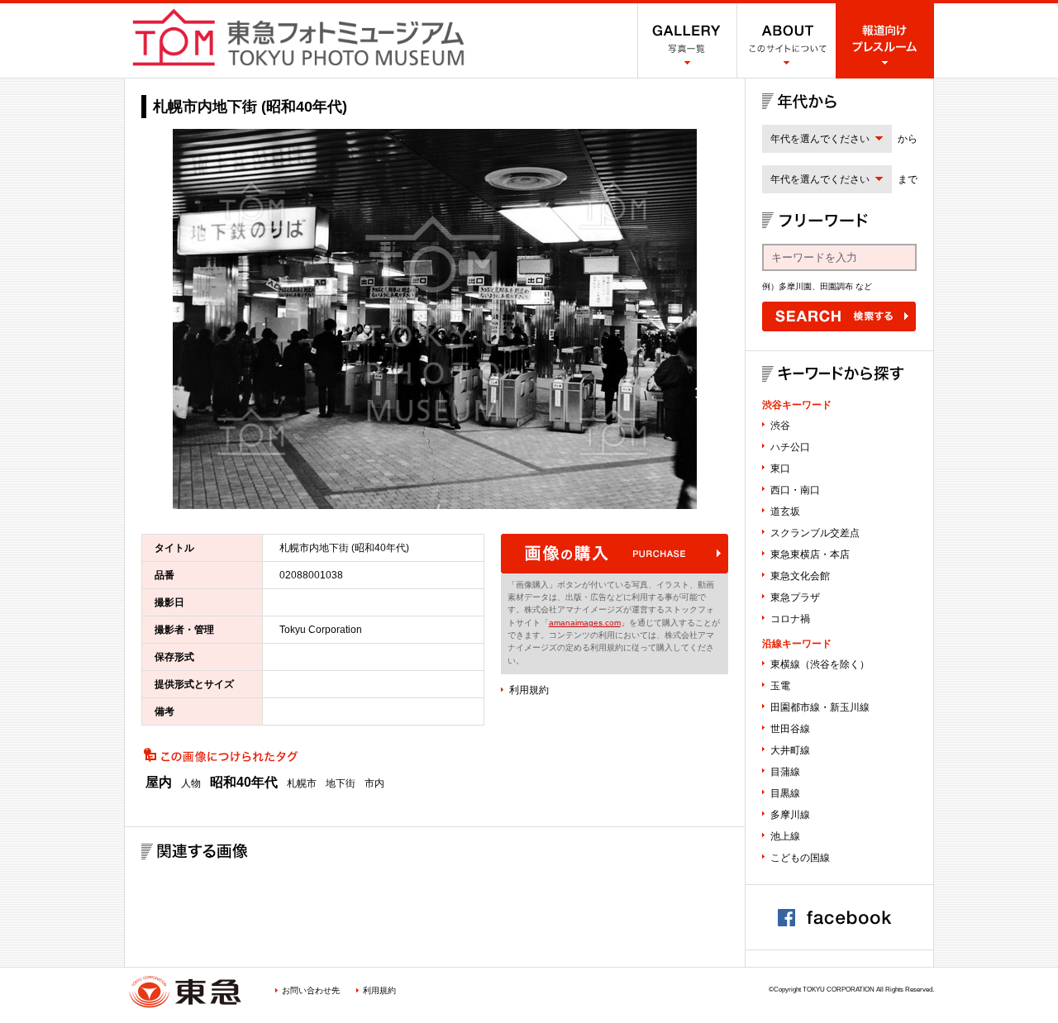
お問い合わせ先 (311, 990)
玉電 (780, 686)
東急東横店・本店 (810, 554)
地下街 (340, 783)
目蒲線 (785, 772)
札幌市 (302, 783)
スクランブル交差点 (815, 533)
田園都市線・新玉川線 (820, 707)
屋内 (158, 782)
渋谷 (780, 425)
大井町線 (790, 750)
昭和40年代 (244, 782)
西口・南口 (795, 490)
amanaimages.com (585, 622)
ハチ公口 (790, 447)
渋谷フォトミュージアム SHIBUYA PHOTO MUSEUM (298, 37)
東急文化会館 (800, 576)
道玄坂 (785, 511)
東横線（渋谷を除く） (820, 664)
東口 (780, 468)
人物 (191, 783)
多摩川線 (790, 815)
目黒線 (785, 793)
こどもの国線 (800, 858)
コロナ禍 (790, 619)
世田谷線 (790, 729)
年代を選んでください (820, 139)
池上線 (785, 836)
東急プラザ (795, 597)
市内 (374, 783)
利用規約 (529, 690)
